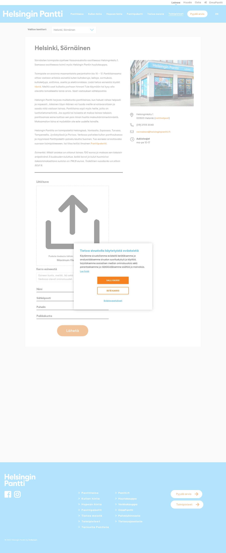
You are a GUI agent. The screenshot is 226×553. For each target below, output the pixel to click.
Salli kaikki (113, 280)
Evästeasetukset (113, 300)
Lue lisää (84, 271)
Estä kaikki (113, 290)
